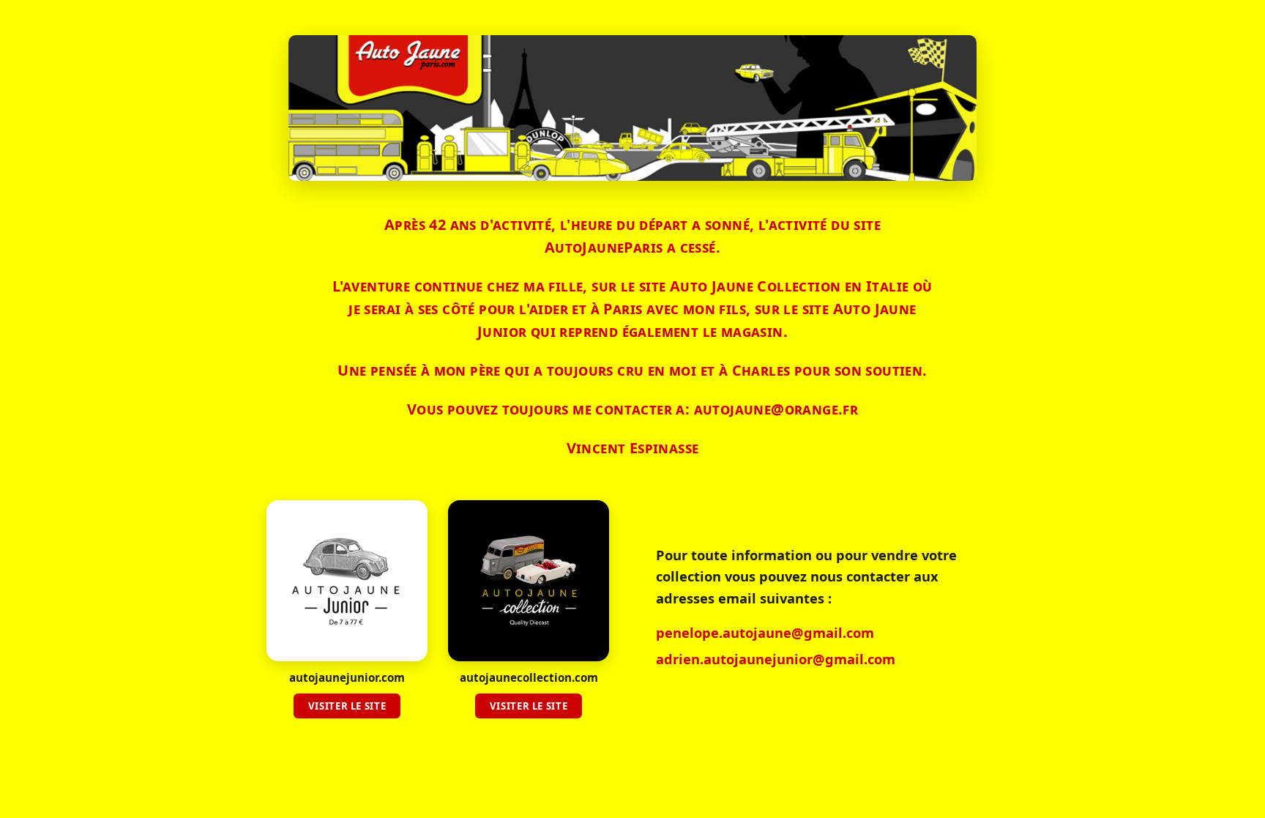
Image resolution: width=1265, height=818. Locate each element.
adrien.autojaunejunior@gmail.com (775, 659)
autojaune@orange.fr (776, 409)
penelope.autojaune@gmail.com (765, 632)
